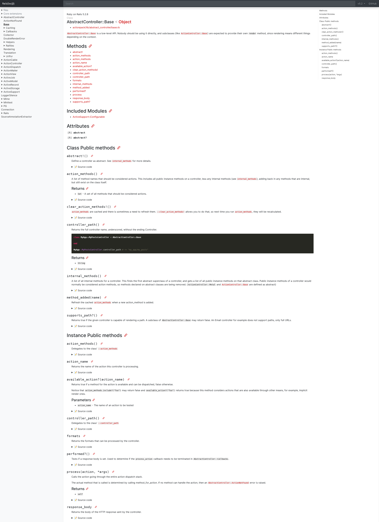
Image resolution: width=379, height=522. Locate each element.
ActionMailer (11, 70)
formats (325, 67)
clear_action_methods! (85, 69)
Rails (6, 113)
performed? (79, 91)
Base (6, 24)
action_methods (82, 55)
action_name (327, 57)
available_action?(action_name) (335, 60)
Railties (10, 45)
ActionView (10, 74)
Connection (7, 109)
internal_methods (82, 83)
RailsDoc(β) (8, 3)
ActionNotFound (13, 20)
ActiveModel (11, 81)
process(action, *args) (332, 74)
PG (5, 105)
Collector (9, 34)
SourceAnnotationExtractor (16, 116)
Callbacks (11, 31)
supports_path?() (329, 46)
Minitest (8, 102)
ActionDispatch (12, 66)
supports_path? (81, 101)
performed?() (328, 71)
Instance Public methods (330, 50)
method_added (81, 87)
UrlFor (9, 56)
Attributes (323, 18)
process (77, 94)
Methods (323, 10)
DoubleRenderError (14, 38)
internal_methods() (330, 39)
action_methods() (330, 28)
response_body (328, 78)
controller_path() (329, 35)
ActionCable (10, 59)
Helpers (10, 42)
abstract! (78, 51)
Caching (10, 27)
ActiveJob (9, 77)
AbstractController (14, 17)
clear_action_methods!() (332, 32)
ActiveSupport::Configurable (89, 116)
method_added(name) (331, 42)
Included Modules (327, 14)
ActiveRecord (11, 84)
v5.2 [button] (360, 3)
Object (125, 21)
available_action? (82, 66)
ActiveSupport (12, 91)
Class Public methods (329, 21)
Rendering (9, 49)
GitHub (373, 3)
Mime (7, 98)
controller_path (81, 73)
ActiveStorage (12, 88)
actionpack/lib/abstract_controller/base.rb (96, 27)
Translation (10, 52)
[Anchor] (90, 45)
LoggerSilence (9, 95)
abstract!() (326, 25)
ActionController (13, 63)
